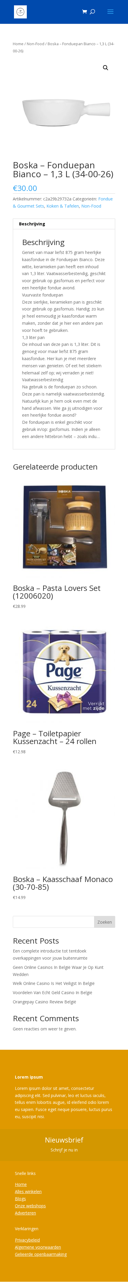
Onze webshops (30, 1206)
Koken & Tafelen (62, 206)
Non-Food (35, 43)
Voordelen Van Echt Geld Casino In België (52, 992)
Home (18, 43)
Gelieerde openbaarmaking (41, 1254)
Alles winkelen (28, 1191)
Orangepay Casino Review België (44, 1002)
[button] (105, 67)
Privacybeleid (27, 1240)
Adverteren (25, 1213)
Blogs (20, 1198)
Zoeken (104, 922)
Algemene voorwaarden (38, 1247)
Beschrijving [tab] (32, 224)
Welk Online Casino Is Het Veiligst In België (54, 983)
